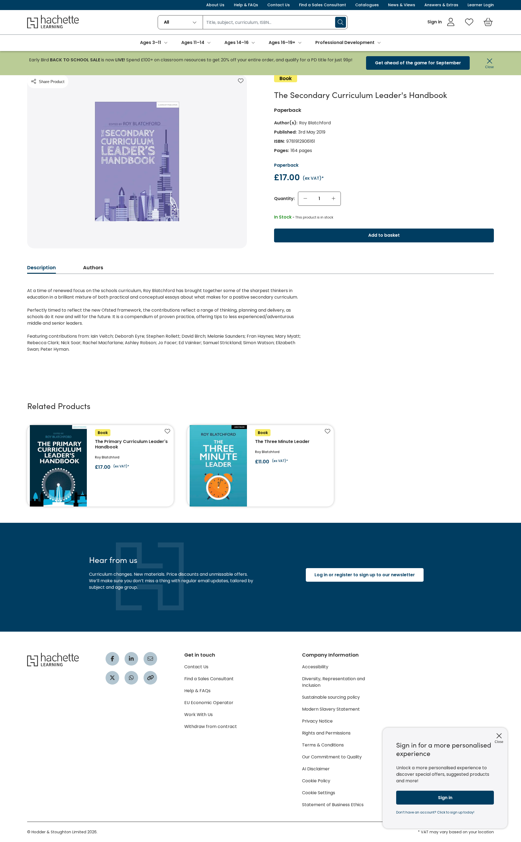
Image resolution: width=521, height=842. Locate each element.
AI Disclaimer (316, 769)
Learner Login (481, 5)
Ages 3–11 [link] (150, 42)
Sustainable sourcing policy (331, 697)
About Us (215, 5)
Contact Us (278, 5)
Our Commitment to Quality (332, 757)
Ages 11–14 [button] (192, 42)
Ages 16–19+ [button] (282, 42)
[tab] (41, 269)
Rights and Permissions (326, 733)
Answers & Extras (441, 5)
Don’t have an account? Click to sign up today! (435, 812)
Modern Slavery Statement (331, 709)
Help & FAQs (246, 5)
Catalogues (367, 5)
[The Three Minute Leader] (260, 466)
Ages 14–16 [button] (236, 42)
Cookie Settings (318, 793)
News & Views (401, 5)
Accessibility (315, 667)
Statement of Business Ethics (333, 805)
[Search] (340, 22)
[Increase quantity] (333, 198)
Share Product (51, 81)
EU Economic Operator (208, 702)
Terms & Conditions (323, 745)
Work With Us (198, 714)
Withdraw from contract (210, 726)
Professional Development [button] (344, 42)
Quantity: (284, 198)
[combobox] (180, 22)
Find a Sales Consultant (322, 5)
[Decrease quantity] (305, 198)
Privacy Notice (317, 721)
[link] (441, 22)
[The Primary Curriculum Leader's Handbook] (100, 466)
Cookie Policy (316, 781)
